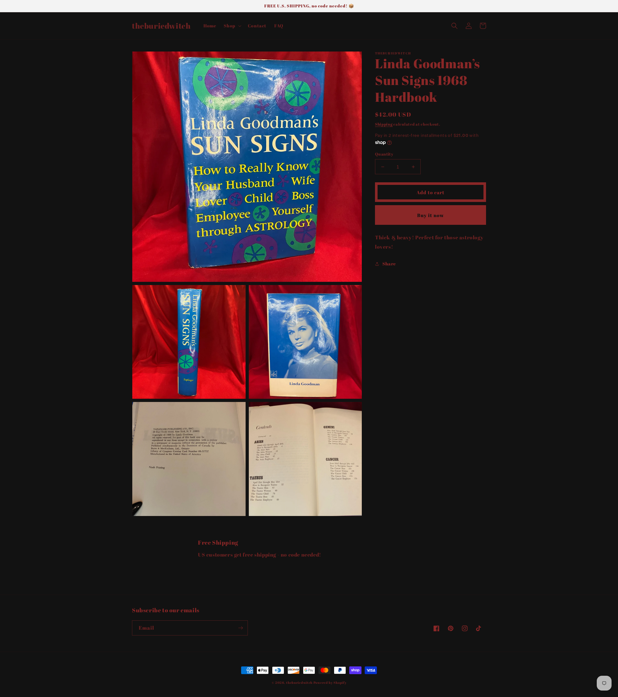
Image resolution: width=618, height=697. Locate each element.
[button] (232, 26)
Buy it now (430, 215)
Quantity (384, 154)
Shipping (384, 124)
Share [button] (389, 264)
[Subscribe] (240, 627)
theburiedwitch (299, 682)
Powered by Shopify (330, 682)
